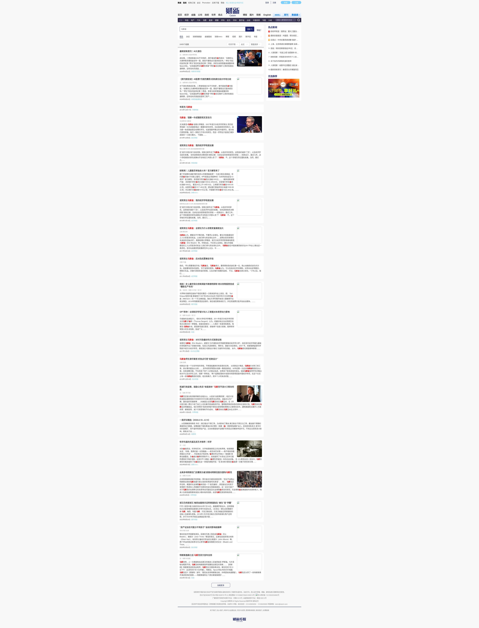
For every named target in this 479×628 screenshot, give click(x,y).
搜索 (248, 29)
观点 (220, 14)
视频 (258, 14)
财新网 (193, 434)
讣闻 (270, 20)
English (267, 14)
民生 (229, 20)
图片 (252, 14)
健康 (217, 20)
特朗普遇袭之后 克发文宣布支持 (196, 555)
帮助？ (259, 30)
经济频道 (194, 220)
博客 (245, 14)
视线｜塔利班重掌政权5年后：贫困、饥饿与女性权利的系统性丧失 (296, 48)
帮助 (222, 2)
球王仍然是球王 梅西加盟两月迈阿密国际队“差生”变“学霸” (206, 502)
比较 (248, 20)
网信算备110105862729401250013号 (242, 595)
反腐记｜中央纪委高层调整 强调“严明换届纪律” (289, 39)
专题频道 (195, 110)
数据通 (295, 14)
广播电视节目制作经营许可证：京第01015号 (227, 598)
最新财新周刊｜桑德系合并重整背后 (285, 69)
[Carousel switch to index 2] (295, 94)
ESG (235, 20)
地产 (192, 20)
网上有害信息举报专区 (234, 2)
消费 (204, 20)
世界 (213, 14)
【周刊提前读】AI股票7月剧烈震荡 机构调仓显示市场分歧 (205, 79)
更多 (180, 20)
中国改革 (256, 20)
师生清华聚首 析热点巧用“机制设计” (199, 359)
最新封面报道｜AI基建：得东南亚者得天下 (287, 35)
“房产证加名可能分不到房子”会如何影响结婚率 (201, 527)
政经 (207, 14)
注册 (274, 2)
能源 (211, 20)
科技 (186, 20)
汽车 (198, 20)
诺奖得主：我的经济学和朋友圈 (197, 145)
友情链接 (266, 610)
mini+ (277, 14)
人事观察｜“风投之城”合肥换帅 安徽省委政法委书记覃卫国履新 (295, 52)
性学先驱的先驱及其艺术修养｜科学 (196, 441)
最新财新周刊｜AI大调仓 (191, 51)
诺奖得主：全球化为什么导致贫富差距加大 (202, 228)
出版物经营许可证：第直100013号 (255, 598)
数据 (179, 2)
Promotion (206, 2)
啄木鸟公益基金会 (230, 610)
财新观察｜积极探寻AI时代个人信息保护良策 (288, 56)
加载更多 (220, 585)
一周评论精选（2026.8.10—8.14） (195, 420)
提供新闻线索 (250, 610)
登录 (267, 2)
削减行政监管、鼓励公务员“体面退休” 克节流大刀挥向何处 (207, 388)
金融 (193, 14)
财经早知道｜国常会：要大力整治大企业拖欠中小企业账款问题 (295, 31)
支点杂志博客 (194, 351)
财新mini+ (194, 192)
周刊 (286, 14)
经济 (186, 14)
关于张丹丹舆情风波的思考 (281, 61)
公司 (200, 14)
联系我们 (259, 610)
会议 (198, 2)
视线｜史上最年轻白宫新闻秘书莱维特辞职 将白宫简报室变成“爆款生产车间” (207, 285)
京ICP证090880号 (206, 595)
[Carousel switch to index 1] (292, 94)
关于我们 (213, 610)
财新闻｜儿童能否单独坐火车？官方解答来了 (200, 170)
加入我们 (220, 610)
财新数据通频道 (196, 99)
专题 (264, 20)
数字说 (241, 20)
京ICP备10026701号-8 (220, 595)
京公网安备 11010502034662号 (268, 595)
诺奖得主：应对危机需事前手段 (197, 258)
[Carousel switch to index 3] (297, 94)
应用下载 (215, 2)
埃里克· (186, 107)
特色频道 (194, 163)
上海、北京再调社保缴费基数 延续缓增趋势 (287, 44)
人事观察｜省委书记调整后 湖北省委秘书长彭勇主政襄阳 (293, 65)
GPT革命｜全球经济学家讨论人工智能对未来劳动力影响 (205, 311)
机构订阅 (191, 2)
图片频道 (194, 304)
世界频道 (195, 412)
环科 (223, 20)
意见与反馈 (241, 610)
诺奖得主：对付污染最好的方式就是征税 (201, 339)
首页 (180, 14)
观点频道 (194, 138)
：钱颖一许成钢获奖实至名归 (196, 117)
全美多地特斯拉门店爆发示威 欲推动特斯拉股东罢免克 (206, 472)
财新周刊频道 (195, 71)
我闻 (184, 2)
